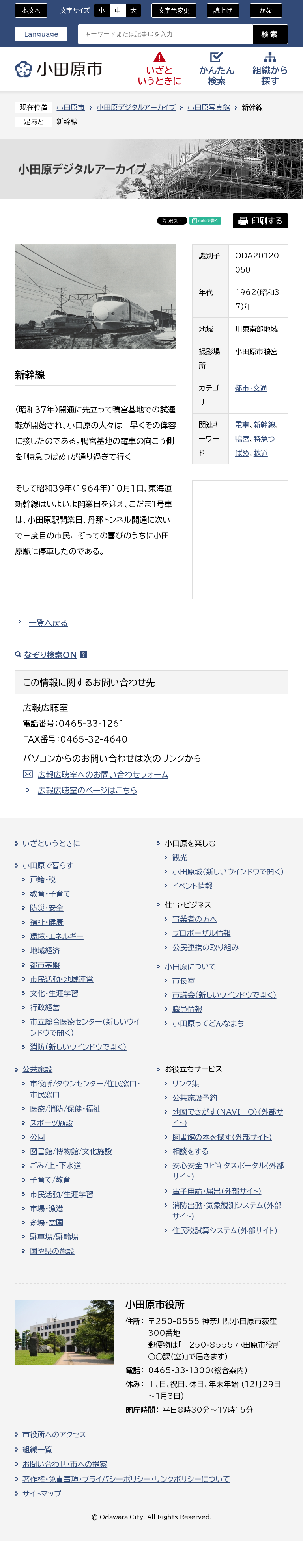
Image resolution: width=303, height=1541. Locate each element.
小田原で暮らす (47, 865)
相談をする (190, 1151)
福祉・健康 (47, 922)
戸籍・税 (43, 879)
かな (261, 10)
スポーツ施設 (51, 1123)
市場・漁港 (47, 1208)
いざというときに (51, 843)
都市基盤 (45, 965)
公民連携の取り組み (205, 947)
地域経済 (45, 950)
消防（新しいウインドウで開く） (78, 1047)
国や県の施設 (52, 1251)
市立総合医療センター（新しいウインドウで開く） (85, 1027)
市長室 (183, 980)
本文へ (31, 10)
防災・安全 (47, 908)
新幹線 (264, 424)
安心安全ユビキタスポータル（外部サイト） (228, 1171)
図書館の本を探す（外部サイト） (222, 1137)
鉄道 (261, 453)
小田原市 (58, 69)
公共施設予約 (194, 1097)
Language (41, 34)
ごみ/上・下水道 (55, 1165)
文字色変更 (174, 10)
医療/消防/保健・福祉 (65, 1108)
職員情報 (187, 1009)
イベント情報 (192, 885)
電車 (242, 424)
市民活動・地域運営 (62, 979)
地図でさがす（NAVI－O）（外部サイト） (227, 1117)
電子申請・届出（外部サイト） (217, 1191)
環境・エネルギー (57, 936)
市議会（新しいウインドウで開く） (224, 995)
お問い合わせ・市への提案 (64, 1464)
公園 (37, 1137)
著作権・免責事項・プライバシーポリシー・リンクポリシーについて (126, 1479)
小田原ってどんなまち (208, 1023)
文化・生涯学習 (54, 993)
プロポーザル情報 (201, 933)
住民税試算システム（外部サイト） (225, 1230)
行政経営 (45, 1007)
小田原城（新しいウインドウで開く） (228, 871)
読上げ (222, 10)
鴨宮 (242, 438)
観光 (179, 857)
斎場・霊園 (47, 1222)
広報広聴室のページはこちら (87, 790)
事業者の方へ (194, 919)
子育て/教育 (50, 1179)
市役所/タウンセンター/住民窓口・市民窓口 (85, 1089)
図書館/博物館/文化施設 (71, 1151)
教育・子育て (50, 893)
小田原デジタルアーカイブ (136, 107)
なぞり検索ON (50, 655)
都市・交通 (251, 388)
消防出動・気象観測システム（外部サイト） (227, 1211)
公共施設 (37, 1069)
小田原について (190, 966)
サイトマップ (41, 1493)
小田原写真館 (208, 107)
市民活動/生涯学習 (62, 1194)
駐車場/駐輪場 (54, 1236)
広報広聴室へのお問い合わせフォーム (103, 774)
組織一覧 (37, 1449)
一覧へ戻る (48, 623)
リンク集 (185, 1083)
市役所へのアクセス (54, 1434)
